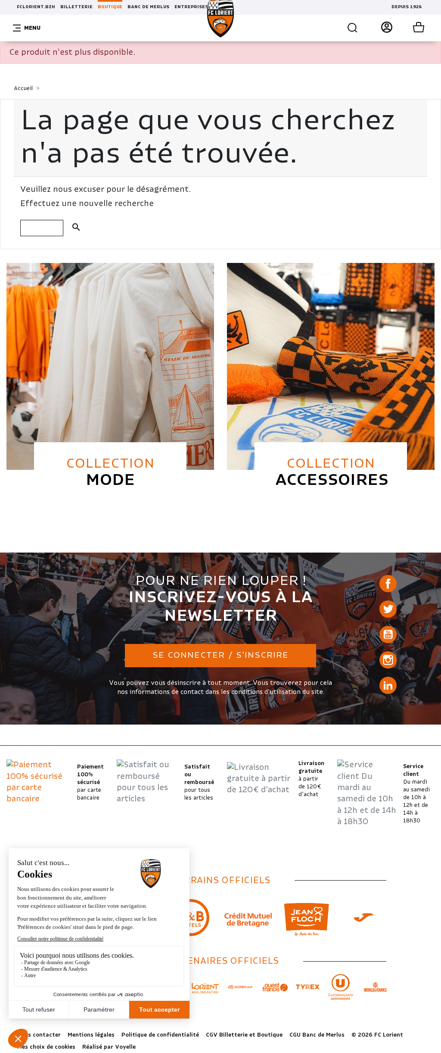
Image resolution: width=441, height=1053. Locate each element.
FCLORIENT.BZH (36, 7)
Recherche (350, 28)
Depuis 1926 (406, 7)
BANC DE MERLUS (148, 7)
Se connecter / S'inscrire (220, 655)
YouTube (388, 634)
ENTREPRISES (191, 7)
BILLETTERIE (76, 7)
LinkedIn (388, 685)
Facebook (388, 583)
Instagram (388, 660)
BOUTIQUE (110, 7)
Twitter (388, 609)
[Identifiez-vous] (383, 28)
